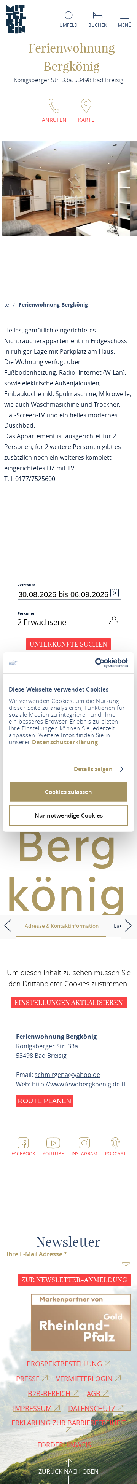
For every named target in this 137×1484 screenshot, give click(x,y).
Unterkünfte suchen (68, 644)
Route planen (44, 1101)
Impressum (33, 1408)
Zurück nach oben (68, 1471)
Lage (120, 925)
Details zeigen (93, 769)
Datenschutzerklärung (65, 742)
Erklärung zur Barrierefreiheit (68, 1422)
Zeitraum (26, 585)
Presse (28, 1378)
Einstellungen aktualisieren (68, 1002)
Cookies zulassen (68, 792)
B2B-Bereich (50, 1393)
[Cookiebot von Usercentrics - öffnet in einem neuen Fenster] (96, 663)
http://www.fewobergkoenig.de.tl (78, 1084)
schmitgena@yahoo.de (67, 1074)
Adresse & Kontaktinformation (62, 925)
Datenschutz (92, 1408)
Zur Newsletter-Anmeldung (74, 1279)
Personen (27, 613)
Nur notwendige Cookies (69, 815)
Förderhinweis (65, 1444)
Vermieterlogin (85, 1378)
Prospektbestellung (65, 1363)
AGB (94, 1393)
